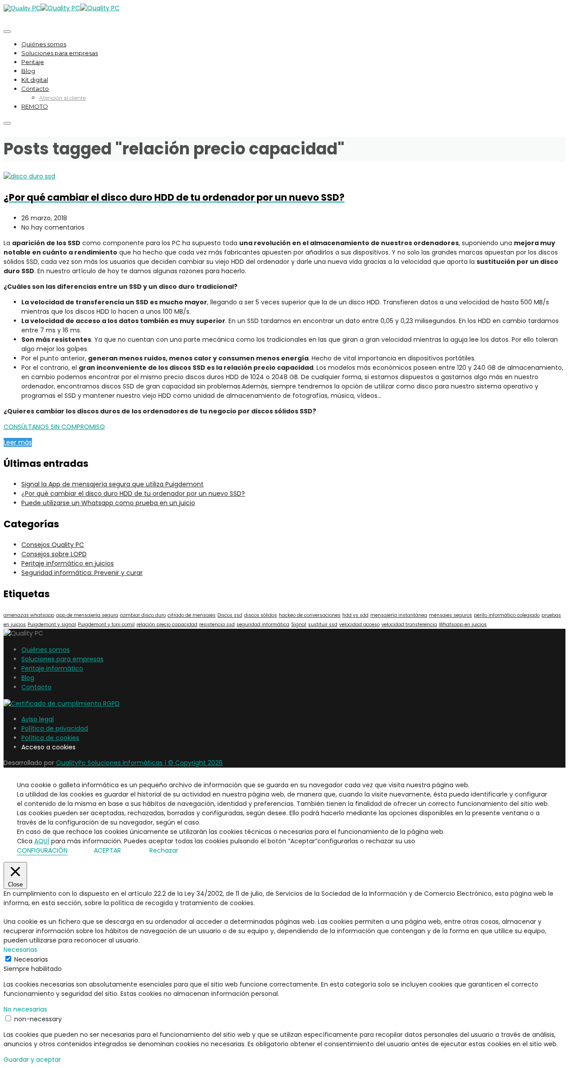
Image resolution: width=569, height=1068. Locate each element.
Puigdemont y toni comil (106, 624)
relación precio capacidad (166, 624)
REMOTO (34, 106)
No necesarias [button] (25, 1009)
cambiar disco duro (143, 615)
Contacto (35, 88)
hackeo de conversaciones (310, 615)
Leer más (18, 442)
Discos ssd (229, 615)
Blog (28, 70)
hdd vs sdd (355, 615)
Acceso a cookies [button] (48, 747)
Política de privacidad (54, 728)
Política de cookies (50, 737)
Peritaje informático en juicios (67, 563)
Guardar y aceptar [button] (32, 1059)
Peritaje (32, 61)
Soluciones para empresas (59, 53)
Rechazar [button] (163, 850)
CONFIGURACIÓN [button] (42, 850)
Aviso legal (37, 719)
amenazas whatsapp (29, 615)
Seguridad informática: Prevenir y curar (82, 572)
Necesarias (31, 959)
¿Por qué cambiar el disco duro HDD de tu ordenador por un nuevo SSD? (133, 493)
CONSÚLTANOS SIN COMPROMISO (54, 426)
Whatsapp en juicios (463, 624)
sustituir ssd (322, 624)
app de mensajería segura (87, 615)
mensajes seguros (450, 615)
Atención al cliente (62, 97)
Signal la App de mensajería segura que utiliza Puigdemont (112, 484)
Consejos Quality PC (52, 544)
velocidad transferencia (409, 624)
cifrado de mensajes (192, 615)
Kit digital (34, 79)
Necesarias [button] (20, 949)
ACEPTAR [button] (107, 850)
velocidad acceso (359, 624)
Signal (298, 624)
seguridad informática (262, 624)
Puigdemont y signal (52, 624)
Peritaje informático (52, 668)
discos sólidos (260, 615)
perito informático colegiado (507, 615)
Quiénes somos (43, 44)
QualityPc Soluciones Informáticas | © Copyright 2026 (139, 762)
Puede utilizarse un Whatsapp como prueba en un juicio (108, 502)
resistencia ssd (217, 624)
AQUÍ (41, 841)
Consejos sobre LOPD (54, 554)
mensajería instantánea (398, 615)
